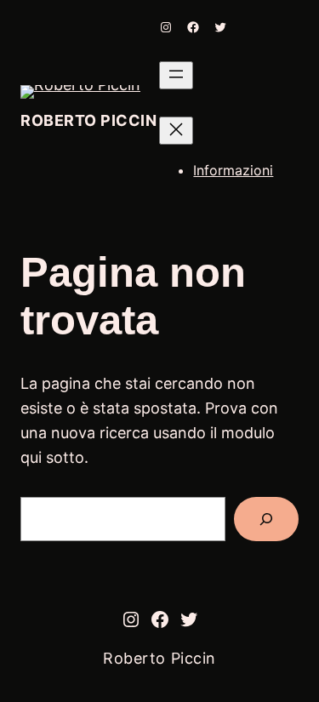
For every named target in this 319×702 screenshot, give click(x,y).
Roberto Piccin (88, 120)
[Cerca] (266, 519)
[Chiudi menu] (176, 131)
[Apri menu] (176, 75)
